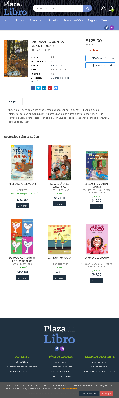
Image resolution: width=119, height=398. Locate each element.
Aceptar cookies (89, 393)
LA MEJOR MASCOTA (59, 257)
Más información (69, 388)
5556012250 (22, 361)
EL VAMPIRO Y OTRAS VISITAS (97, 185)
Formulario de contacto (22, 371)
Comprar (22, 205)
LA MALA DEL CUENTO (97, 257)
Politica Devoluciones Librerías (99, 371)
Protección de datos (60, 371)
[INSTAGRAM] (112, 27)
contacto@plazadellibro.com (22, 366)
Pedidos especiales (100, 366)
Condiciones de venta (61, 366)
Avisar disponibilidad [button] (105, 65)
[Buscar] (87, 8)
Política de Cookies (61, 376)
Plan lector (56, 65)
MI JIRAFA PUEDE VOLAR (22, 183)
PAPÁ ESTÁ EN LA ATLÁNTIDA (59, 185)
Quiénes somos (100, 361)
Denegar (106, 393)
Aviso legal (60, 361)
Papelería (35, 20)
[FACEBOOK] (106, 27)
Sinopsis (13, 101)
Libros (19, 20)
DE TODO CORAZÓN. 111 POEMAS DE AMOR (22, 259)
